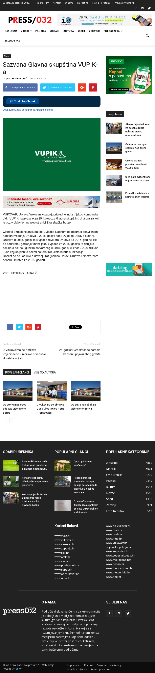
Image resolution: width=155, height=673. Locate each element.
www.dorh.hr (114, 534)
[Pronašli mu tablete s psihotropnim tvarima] (114, 197)
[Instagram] (142, 8)
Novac (6, 56)
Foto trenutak (115, 511)
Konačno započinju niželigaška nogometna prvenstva (35, 481)
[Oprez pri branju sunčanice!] (62, 465)
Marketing (82, 2)
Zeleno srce (12, 40)
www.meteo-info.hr (118, 572)
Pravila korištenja (101, 2)
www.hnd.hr (113, 576)
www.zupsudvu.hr (117, 551)
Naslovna (11, 30)
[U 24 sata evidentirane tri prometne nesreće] (114, 180)
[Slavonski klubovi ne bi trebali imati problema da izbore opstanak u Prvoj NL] (11, 465)
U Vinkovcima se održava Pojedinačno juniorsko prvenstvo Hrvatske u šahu (24, 354)
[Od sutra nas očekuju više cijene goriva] (86, 391)
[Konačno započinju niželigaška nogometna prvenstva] (11, 481)
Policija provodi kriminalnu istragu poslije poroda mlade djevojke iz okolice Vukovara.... (85, 485)
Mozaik (54, 30)
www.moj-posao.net (118, 559)
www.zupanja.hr (64, 548)
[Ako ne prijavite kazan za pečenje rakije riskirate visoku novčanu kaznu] (114, 128)
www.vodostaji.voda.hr (120, 555)
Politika (40, 30)
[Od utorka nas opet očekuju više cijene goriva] (17, 391)
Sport (81, 30)
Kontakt (57, 2)
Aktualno (112, 463)
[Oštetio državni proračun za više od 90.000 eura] (114, 164)
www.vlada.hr (62, 561)
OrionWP (17, 668)
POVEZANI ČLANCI (17, 372)
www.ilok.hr (61, 552)
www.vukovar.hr (64, 540)
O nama (69, 2)
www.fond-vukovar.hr (119, 568)
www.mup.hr (114, 538)
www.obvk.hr (62, 578)
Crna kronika (114, 475)
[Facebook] (136, 8)
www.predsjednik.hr (66, 565)
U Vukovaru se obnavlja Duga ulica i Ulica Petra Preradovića (50, 408)
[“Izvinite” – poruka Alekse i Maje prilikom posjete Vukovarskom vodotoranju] (62, 505)
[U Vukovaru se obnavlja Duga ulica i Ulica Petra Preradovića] (51, 391)
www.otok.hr (62, 557)
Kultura (68, 30)
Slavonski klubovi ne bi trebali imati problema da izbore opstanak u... (34, 465)
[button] (147, 36)
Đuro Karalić (19, 78)
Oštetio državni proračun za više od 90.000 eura (136, 164)
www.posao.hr (115, 564)
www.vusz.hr (62, 535)
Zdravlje (94, 30)
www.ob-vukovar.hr (66, 573)
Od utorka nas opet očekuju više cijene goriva (14, 408)
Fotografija (112, 30)
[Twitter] (149, 8)
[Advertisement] (76, 303)
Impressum (43, 2)
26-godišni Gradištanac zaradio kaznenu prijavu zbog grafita (80, 352)
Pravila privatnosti (124, 2)
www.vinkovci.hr (64, 544)
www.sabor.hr (63, 569)
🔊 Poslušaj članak (22, 101)
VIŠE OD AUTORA (45, 372)
